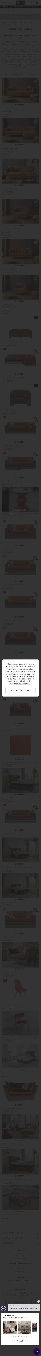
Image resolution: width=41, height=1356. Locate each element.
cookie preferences (22, 684)
